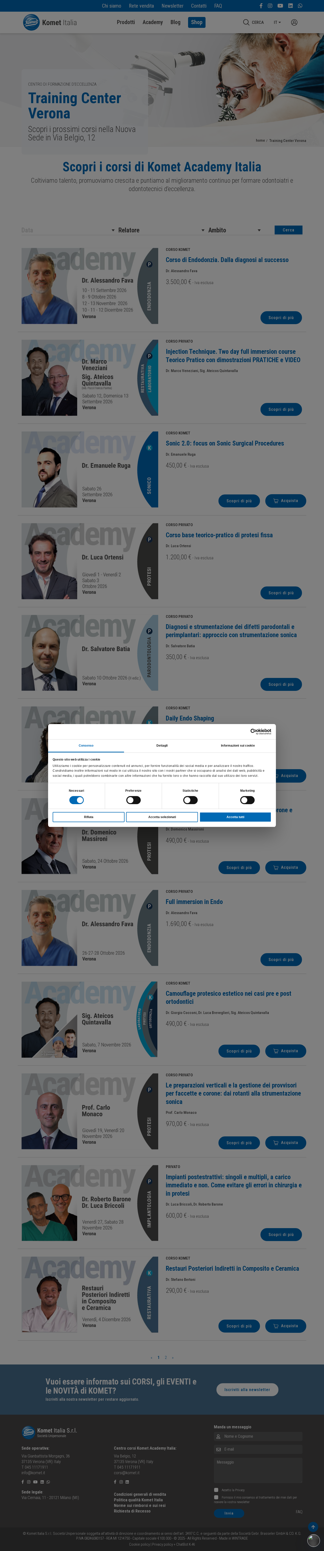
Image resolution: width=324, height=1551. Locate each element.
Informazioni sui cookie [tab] (238, 745)
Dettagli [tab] (162, 745)
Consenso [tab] (86, 745)
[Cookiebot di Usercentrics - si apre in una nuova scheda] (249, 732)
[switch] (133, 800)
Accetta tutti (235, 817)
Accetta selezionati (162, 817)
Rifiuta (88, 817)
